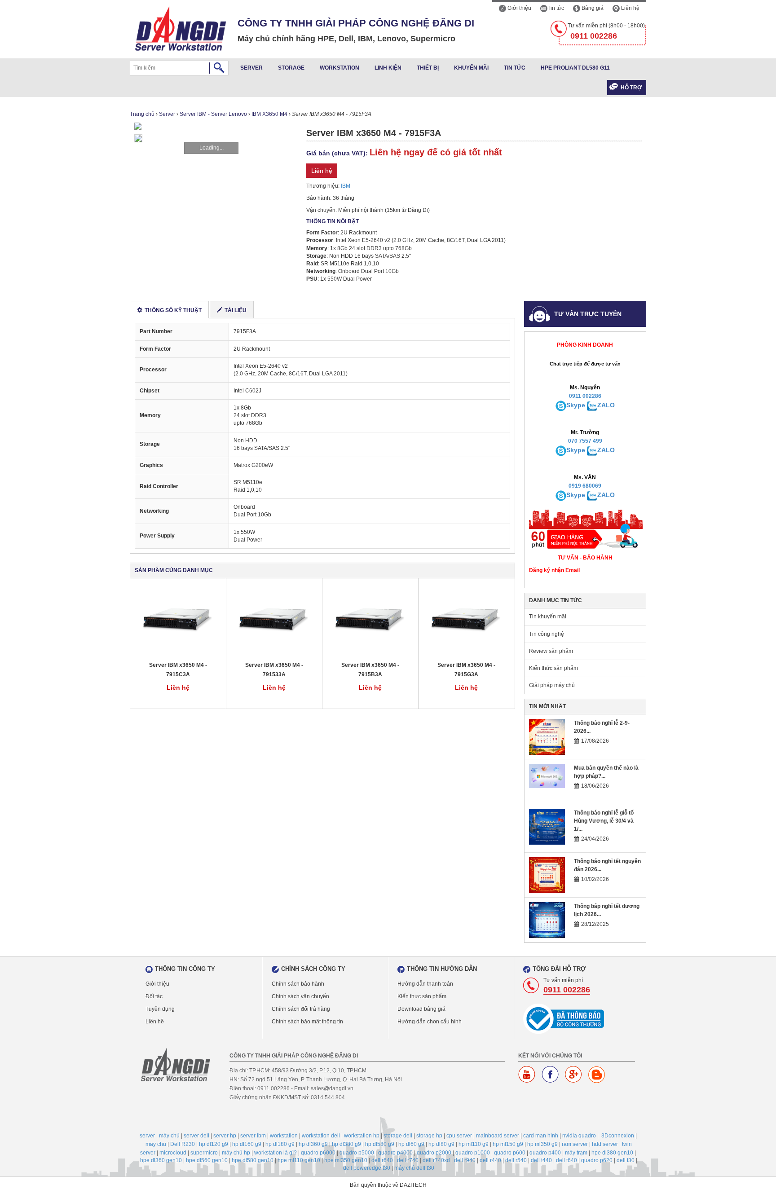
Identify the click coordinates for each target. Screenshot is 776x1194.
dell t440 (541, 1160)
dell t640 (566, 1160)
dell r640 (382, 1160)
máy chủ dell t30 (414, 1168)
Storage (291, 68)
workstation (284, 1135)
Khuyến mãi (471, 68)
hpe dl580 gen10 (252, 1160)
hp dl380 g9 (346, 1144)
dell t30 (626, 1160)
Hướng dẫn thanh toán (425, 984)
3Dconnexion (617, 1135)
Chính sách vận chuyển (300, 996)
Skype (575, 405)
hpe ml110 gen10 (299, 1160)
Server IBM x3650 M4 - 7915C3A (178, 670)
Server (251, 68)
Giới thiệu (518, 8)
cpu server (459, 1135)
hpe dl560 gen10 (207, 1160)
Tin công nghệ (546, 634)
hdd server (605, 1144)
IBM (345, 186)
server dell (196, 1135)
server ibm (253, 1135)
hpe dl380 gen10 (612, 1153)
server (147, 1135)
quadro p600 (509, 1153)
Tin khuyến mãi (547, 616)
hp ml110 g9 (474, 1144)
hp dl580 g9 (379, 1144)
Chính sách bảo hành (298, 984)
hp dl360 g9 (313, 1144)
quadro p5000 (357, 1153)
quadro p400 (545, 1153)
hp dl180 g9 (280, 1144)
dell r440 (490, 1160)
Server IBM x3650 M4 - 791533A (274, 670)
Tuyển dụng (160, 1009)
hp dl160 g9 (246, 1144)
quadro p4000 (395, 1153)
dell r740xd (436, 1160)
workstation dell (321, 1135)
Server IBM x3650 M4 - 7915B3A (370, 670)
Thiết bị (428, 68)
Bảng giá (592, 8)
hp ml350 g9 (542, 1144)
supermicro (204, 1153)
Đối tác (154, 996)
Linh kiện (388, 68)
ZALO (606, 405)
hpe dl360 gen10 (161, 1160)
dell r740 (408, 1160)
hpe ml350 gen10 (345, 1160)
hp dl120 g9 (213, 1144)
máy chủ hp (236, 1153)
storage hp (429, 1135)
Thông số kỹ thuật (173, 310)
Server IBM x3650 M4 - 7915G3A (466, 670)
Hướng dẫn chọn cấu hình (429, 1021)
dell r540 (516, 1160)
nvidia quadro (579, 1135)
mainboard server (497, 1135)
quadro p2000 (434, 1153)
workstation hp (361, 1135)
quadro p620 (597, 1160)
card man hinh (540, 1135)
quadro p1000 (472, 1153)
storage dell (398, 1135)
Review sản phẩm (551, 651)
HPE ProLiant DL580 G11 (575, 68)
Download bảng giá (421, 1009)
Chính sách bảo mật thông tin (307, 1021)
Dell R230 (182, 1144)
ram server (575, 1144)
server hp (224, 1135)
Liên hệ (629, 8)
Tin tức (555, 8)
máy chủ (169, 1135)
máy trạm (576, 1153)
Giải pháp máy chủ (552, 685)
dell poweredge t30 (366, 1168)
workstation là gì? (275, 1153)
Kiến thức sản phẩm (553, 668)
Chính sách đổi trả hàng (301, 1009)
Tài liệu (236, 310)
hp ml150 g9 (508, 1144)
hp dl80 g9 (441, 1144)
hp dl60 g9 (411, 1144)
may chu (156, 1144)
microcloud (172, 1153)
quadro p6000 (318, 1153)
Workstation (339, 68)
